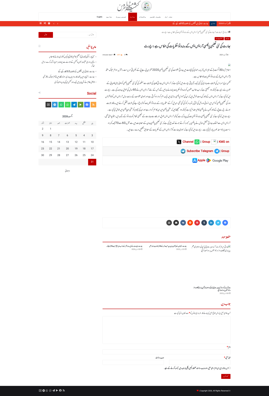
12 (76, 142)
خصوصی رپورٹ (121, 17)
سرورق (225, 32)
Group (205, 141)
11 (84, 142)
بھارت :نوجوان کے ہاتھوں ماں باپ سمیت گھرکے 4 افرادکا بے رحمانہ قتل (167, 246)
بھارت (132, 17)
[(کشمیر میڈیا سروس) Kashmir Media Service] (134, 6)
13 (67, 142)
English (99, 17)
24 (92, 155)
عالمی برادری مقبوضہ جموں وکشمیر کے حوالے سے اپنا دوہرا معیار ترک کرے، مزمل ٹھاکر (68, 64)
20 (67, 149)
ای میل (227, 358)
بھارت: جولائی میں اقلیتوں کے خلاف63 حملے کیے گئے (190, 23)
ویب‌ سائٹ (160, 358)
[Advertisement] (166, 189)
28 (58, 155)
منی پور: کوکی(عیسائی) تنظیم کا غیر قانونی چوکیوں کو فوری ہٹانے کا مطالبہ (72, 57)
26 (76, 155)
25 (84, 155)
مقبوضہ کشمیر (155, 17)
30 (42, 155)
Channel (188, 141)
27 (67, 155)
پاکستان (142, 17)
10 (92, 142)
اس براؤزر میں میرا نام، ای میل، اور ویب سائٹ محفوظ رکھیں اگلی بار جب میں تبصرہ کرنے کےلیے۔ (196, 368)
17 (92, 149)
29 (50, 155)
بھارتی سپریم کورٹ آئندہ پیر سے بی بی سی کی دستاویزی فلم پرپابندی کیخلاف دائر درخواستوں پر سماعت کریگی (211, 289)
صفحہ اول (168, 17)
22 (50, 149)
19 (76, 149)
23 (42, 149)
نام (228, 347)
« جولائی (67, 171)
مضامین (109, 17)
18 (84, 149)
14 (58, 142)
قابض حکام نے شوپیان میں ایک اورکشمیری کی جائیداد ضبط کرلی (74, 82)
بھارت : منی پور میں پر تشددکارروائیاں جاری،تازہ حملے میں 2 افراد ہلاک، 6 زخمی (69, 77)
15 (50, 142)
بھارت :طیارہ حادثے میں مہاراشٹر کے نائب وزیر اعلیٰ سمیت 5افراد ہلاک (124, 246)
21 (58, 149)
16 (42, 142)
